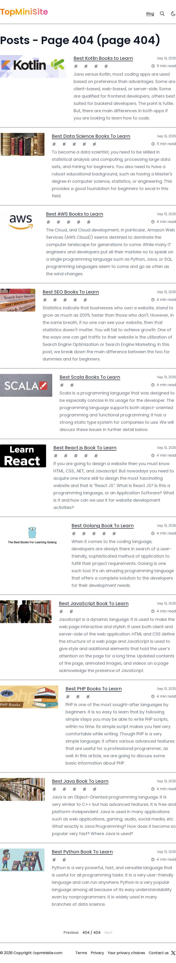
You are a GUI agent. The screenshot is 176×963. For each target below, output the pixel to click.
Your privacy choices (126, 952)
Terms (81, 952)
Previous (71, 932)
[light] (173, 13)
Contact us (159, 952)
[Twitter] (173, 953)
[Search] (162, 13)
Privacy (97, 952)
